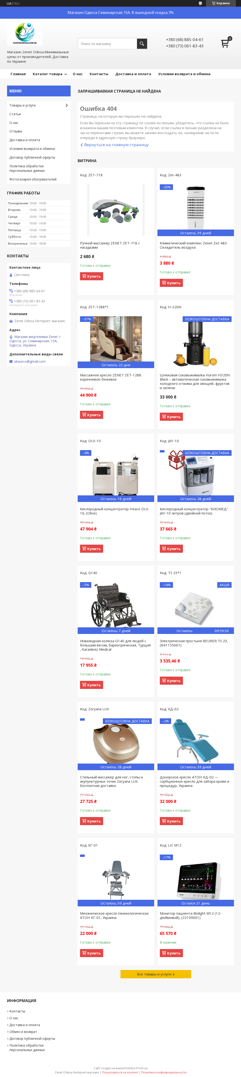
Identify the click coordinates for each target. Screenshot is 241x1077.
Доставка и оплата (133, 73)
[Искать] (142, 44)
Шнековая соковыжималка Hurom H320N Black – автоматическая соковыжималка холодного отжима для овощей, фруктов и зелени (195, 381)
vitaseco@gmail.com (30, 361)
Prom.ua (142, 1068)
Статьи (15, 114)
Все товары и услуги (154, 974)
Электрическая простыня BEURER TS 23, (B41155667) (194, 643)
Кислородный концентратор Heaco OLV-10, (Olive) (114, 511)
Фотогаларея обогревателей (32, 179)
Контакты (99, 73)
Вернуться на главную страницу (116, 144)
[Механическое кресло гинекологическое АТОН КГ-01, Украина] (116, 880)
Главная (18, 73)
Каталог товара (47, 73)
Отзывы (15, 131)
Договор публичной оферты (32, 157)
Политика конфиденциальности (163, 1072)
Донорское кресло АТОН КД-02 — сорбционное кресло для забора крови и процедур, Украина (194, 781)
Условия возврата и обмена (184, 73)
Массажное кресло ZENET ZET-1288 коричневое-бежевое (110, 377)
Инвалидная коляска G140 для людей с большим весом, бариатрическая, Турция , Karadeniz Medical (115, 645)
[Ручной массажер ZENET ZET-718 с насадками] (116, 210)
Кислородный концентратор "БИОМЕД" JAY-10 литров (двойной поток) (194, 511)
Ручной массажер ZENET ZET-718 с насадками (110, 245)
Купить (94, 276)
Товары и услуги (22, 105)
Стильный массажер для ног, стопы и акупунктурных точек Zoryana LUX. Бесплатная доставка (111, 781)
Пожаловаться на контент (120, 1072)
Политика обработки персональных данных (27, 168)
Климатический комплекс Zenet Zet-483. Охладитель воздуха (194, 245)
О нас (78, 73)
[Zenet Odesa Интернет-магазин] (24, 33)
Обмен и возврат (23, 1031)
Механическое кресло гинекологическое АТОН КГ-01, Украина (114, 915)
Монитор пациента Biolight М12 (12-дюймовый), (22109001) (190, 915)
